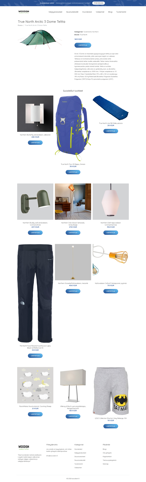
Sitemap (105, 464)
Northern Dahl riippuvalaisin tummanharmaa (111, 224)
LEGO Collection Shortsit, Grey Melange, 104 (111, 418)
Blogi (110, 12)
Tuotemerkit (121, 12)
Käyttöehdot (107, 456)
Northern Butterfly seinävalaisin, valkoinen (35, 135)
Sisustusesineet (79, 456)
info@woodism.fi (52, 456)
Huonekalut (87, 12)
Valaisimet (100, 12)
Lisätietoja (83, 45)
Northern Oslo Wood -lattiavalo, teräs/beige (73, 224)
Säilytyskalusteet (55, 12)
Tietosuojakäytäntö (109, 460)
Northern (95, 32)
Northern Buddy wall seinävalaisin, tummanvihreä (35, 224)
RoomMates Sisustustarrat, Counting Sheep (35, 406)
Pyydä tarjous (98, 3)
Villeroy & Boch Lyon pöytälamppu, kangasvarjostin (73, 407)
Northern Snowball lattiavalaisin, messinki (73, 283)
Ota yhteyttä (107, 453)
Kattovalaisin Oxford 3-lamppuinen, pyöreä (111, 283)
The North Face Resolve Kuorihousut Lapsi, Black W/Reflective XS (35, 347)
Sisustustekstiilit (72, 12)
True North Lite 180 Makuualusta (110, 123)
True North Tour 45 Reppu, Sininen (73, 164)
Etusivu (20, 25)
